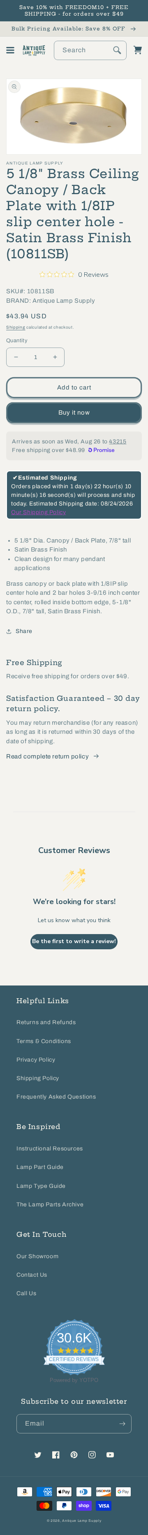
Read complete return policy (47, 756)
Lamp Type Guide (41, 1186)
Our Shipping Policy (38, 512)
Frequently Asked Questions (56, 1097)
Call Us (26, 1293)
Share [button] (24, 631)
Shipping (15, 327)
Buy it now (74, 412)
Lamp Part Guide (40, 1167)
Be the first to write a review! (74, 941)
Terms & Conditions (43, 1041)
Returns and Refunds (46, 1022)
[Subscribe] (122, 1423)
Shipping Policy (37, 1078)
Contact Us (31, 1275)
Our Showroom (37, 1256)
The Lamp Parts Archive (49, 1204)
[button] (10, 50)
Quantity (17, 340)
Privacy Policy (35, 1060)
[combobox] (90, 50)
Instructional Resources (49, 1148)
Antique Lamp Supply (81, 1521)
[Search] (117, 50)
